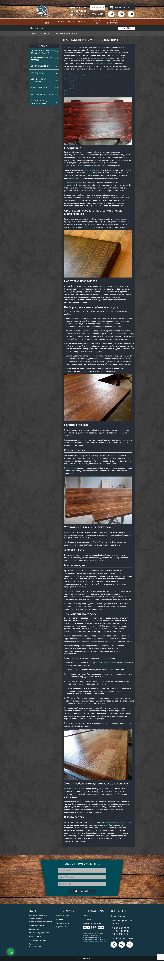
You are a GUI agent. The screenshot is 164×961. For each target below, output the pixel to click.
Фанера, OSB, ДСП (39, 88)
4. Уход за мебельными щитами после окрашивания (82, 93)
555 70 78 (78, 7)
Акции (61, 22)
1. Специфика (68, 73)
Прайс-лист (97, 14)
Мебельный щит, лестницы (39, 80)
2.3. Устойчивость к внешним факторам (80, 85)
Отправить (82, 891)
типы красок (110, 311)
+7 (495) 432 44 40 (119, 931)
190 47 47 (78, 14)
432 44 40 (78, 11)
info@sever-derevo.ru (124, 938)
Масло (67, 591)
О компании (48, 22)
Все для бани (37, 73)
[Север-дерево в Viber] (121, 14)
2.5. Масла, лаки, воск (75, 89)
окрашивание (96, 170)
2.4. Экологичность (73, 87)
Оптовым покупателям (113, 22)
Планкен (59, 919)
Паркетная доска (62, 927)
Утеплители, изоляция (42, 95)
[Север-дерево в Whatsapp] (111, 14)
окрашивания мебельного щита (118, 822)
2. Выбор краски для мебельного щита (77, 79)
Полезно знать (97, 22)
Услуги (71, 22)
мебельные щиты (77, 789)
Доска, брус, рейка (40, 66)
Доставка (82, 22)
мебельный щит (106, 63)
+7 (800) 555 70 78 (119, 928)
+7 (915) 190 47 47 (119, 934)
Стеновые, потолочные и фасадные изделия (43, 51)
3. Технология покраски (72, 91)
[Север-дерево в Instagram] (131, 14)
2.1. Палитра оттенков (75, 81)
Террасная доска (62, 923)
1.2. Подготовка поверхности (77, 77)
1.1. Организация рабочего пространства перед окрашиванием (89, 75)
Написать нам (97, 7)
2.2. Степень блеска (74, 83)
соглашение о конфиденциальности (94, 941)
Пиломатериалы (71, 47)
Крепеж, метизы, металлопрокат (39, 102)
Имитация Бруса (62, 916)
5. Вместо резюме (70, 95)
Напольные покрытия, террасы (41, 59)
